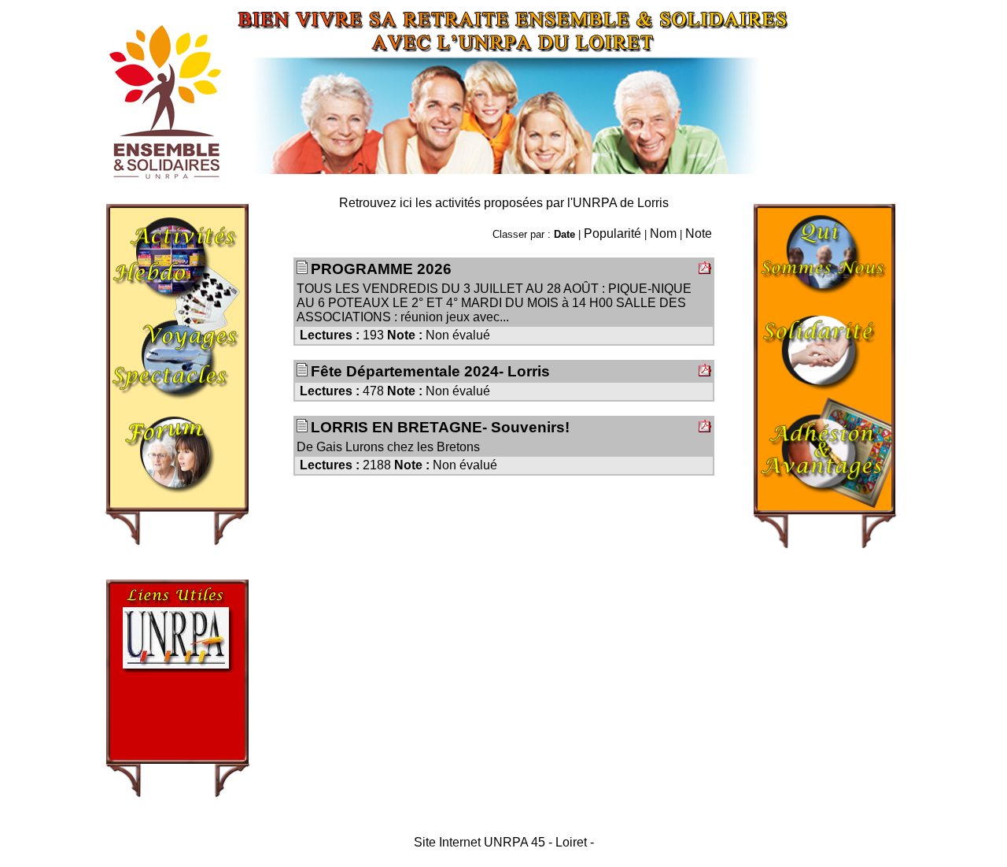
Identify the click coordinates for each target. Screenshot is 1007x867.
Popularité (612, 233)
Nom (663, 233)
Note (698, 233)
